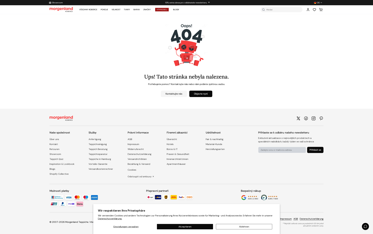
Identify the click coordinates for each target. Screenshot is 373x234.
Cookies (132, 169)
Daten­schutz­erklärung (139, 154)
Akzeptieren (184, 226)
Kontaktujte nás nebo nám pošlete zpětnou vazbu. (198, 84)
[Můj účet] (308, 9)
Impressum (133, 144)
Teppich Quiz (56, 159)
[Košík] (320, 9)
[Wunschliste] (314, 9)
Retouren (54, 149)
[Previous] (114, 2)
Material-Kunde (214, 144)
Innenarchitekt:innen (177, 159)
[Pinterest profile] (321, 118)
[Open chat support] (365, 226)
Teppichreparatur (98, 154)
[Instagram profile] (313, 118)
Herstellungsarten (215, 149)
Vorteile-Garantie (98, 164)
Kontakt (54, 144)
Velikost (116, 9)
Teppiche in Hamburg (100, 159)
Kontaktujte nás (174, 93)
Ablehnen (244, 226)
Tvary (127, 9)
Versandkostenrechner (101, 168)
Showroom (55, 154)
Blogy (176, 9)
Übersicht (172, 139)
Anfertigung (95, 139)
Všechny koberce (88, 9)
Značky (147, 9)
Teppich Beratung (98, 149)
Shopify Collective (59, 173)
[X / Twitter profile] (298, 118)
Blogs (52, 168)
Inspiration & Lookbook (62, 164)
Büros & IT (172, 149)
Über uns (54, 139)
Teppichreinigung (98, 144)
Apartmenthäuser (176, 164)
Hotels (170, 144)
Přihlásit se (315, 149)
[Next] (260, 2)
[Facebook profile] (306, 118)
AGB (130, 139)
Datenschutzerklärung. (110, 218)
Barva (136, 9)
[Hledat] (263, 9)
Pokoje (104, 9)
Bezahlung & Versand (139, 164)
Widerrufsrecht (136, 149)
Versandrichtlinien (137, 159)
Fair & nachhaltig (214, 139)
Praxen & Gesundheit (178, 154)
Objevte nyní (201, 93)
